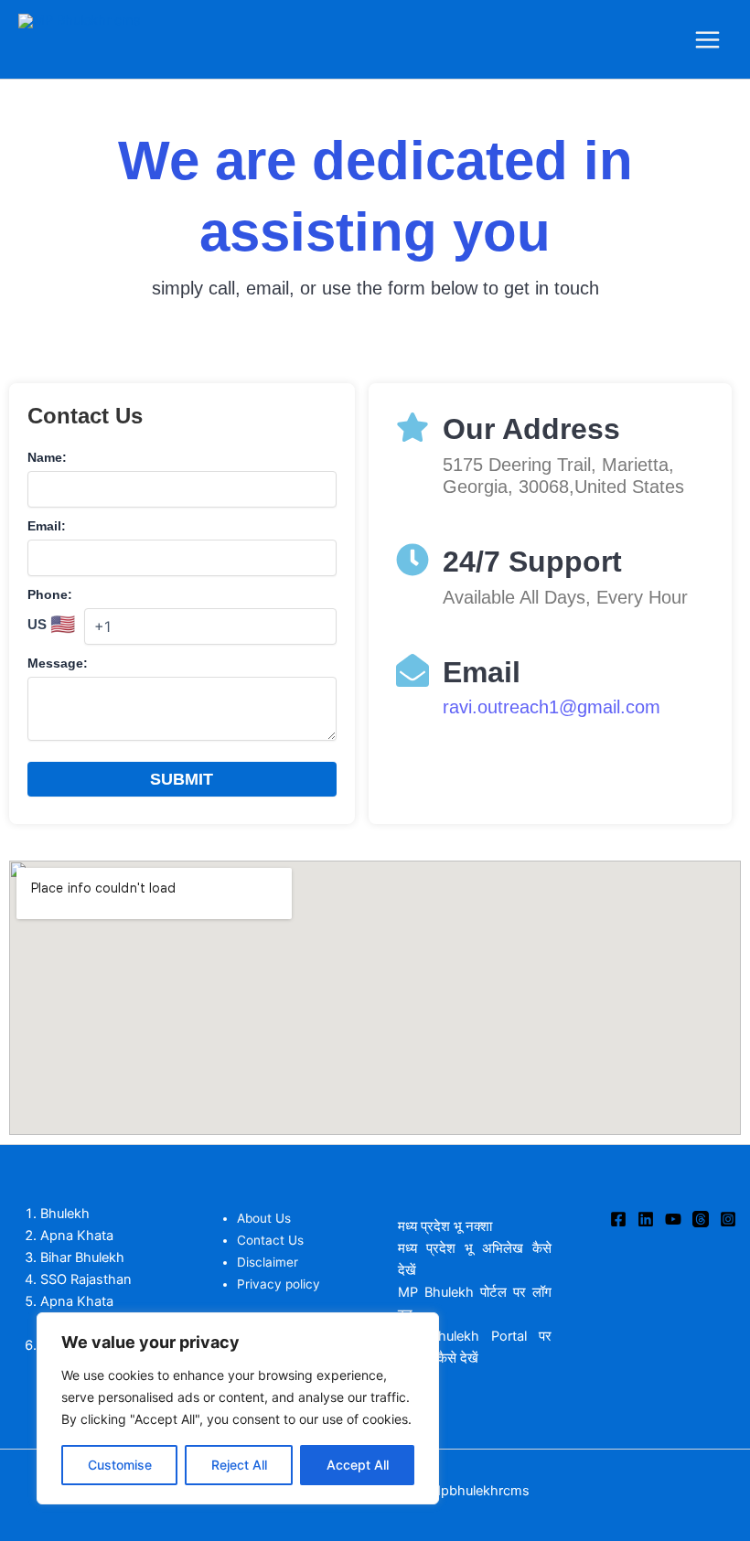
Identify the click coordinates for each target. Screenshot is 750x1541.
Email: (46, 526)
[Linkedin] (646, 1219)
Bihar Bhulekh (82, 1257)
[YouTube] (673, 1219)
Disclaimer (267, 1262)
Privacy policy (278, 1284)
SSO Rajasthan (86, 1279)
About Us (264, 1218)
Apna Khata (76, 1235)
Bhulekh (65, 1213)
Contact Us (270, 1240)
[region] (238, 1408)
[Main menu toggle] (707, 40)
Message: (57, 663)
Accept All (358, 1464)
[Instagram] (728, 1219)
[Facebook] (618, 1219)
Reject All (239, 1464)
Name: (47, 457)
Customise (120, 1464)
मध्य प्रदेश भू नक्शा (447, 1226)
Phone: (49, 594)
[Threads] (700, 1219)
